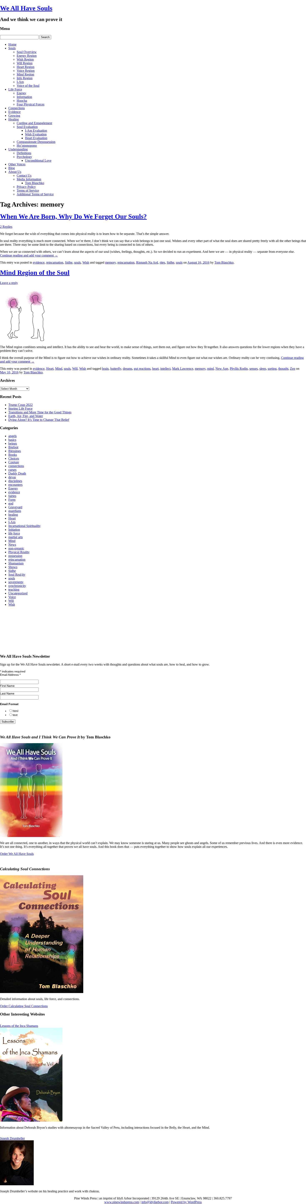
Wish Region (25, 59)
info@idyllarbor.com (155, 1202)
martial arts (15, 537)
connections (16, 466)
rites (162, 262)
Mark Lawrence (182, 368)
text (15, 715)
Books (12, 454)
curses (12, 469)
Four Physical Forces (30, 104)
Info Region (24, 78)
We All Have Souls (26, 8)
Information (24, 97)
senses (253, 368)
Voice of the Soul (28, 85)
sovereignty (16, 582)
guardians (14, 511)
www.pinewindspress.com (121, 1202)
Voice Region (26, 70)
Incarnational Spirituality (24, 526)
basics (12, 439)
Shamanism (16, 563)
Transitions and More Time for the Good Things (39, 412)
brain (105, 368)
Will (75, 368)
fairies (12, 496)
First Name (7, 685)
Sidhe (68, 262)
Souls (12, 48)
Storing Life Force (20, 408)
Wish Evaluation (36, 134)
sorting (272, 368)
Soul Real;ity (16, 574)
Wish (85, 262)
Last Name (7, 693)
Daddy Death (17, 473)
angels (12, 436)
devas (12, 477)
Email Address (10, 674)
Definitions (24, 153)
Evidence (14, 112)
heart (155, 368)
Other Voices (16, 164)
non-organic (16, 548)
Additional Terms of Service (35, 194)
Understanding (18, 149)
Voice (12, 597)
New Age (221, 368)
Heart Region (25, 67)
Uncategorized (17, 593)
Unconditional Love (38, 160)
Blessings (14, 451)
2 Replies (6, 226)
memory (110, 262)
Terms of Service (28, 190)
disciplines (15, 481)
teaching (13, 589)
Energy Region (27, 55)
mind (210, 368)
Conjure (13, 462)
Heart (49, 368)
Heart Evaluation (36, 138)
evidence (39, 262)
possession (15, 556)
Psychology (24, 157)
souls (77, 262)
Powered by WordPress (186, 1202)
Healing (13, 119)
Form (11, 499)
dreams (127, 368)
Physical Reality (19, 552)
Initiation (14, 529)
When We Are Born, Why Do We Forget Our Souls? (73, 216)
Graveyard (15, 507)
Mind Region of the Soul (35, 272)
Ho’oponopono (27, 145)
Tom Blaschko (34, 183)
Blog (11, 168)
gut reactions (142, 368)
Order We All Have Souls (17, 854)
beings (12, 443)
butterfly (115, 368)
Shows (12, 567)
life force (14, 533)
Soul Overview (27, 52)
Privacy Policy (26, 186)
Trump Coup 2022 (20, 405)
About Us (14, 172)
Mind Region (25, 74)
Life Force (15, 89)
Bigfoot (13, 447)
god (10, 503)
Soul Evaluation (27, 127)
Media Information (29, 179)
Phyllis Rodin (239, 368)
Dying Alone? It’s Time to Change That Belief (38, 420)
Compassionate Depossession (36, 142)
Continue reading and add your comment (29, 255)
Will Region (24, 63)
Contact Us (24, 175)
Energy (21, 93)
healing (13, 514)
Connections (16, 108)
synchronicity (17, 586)
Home (12, 44)
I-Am (20, 82)
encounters (15, 484)
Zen (292, 368)
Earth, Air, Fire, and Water (25, 416)
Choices (13, 458)
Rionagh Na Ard (147, 262)
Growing (14, 115)
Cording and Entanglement (34, 123)
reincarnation (54, 262)
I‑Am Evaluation (36, 130)
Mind (58, 368)
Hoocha (22, 100)
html (15, 711)
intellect (165, 368)
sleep (262, 368)
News (12, 544)
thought (283, 368)
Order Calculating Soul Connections (24, 1006)
